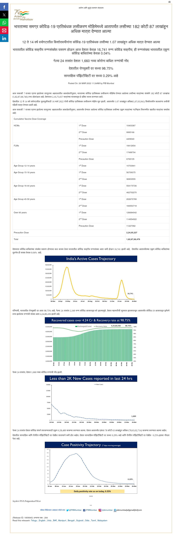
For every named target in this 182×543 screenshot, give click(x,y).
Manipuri (62, 520)
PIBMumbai (91, 510)
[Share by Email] (4, 30)
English (42, 520)
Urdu (49, 520)
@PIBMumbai (75, 510)
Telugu (34, 520)
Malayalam (102, 520)
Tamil (93, 520)
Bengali (71, 520)
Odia (87, 520)
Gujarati (80, 520)
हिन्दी (55, 520)
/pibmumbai (107, 510)
